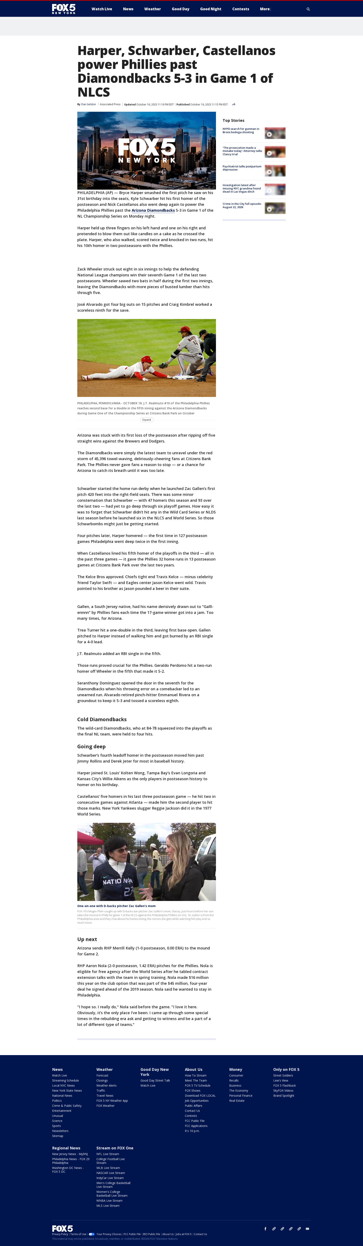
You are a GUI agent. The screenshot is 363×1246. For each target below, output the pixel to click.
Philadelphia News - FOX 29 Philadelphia (70, 1161)
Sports (56, 1126)
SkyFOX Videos (283, 1090)
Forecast (102, 1075)
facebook (265, 1228)
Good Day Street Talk (155, 1080)
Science (57, 1121)
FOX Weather (105, 1106)
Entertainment (61, 1111)
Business (235, 1085)
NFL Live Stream (107, 1154)
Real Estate (237, 1101)
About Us (193, 1069)
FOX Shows (192, 1090)
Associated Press (110, 104)
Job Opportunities (197, 1101)
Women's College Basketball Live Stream (112, 1193)
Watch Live (59, 1075)
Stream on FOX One (114, 1147)
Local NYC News (63, 1085)
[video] (275, 133)
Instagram (274, 1228)
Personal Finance (241, 1096)
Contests (191, 1116)
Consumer (236, 1075)
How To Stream (195, 1075)
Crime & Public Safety (67, 1106)
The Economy (238, 1090)
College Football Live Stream (110, 1161)
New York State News (67, 1090)
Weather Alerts (106, 1085)
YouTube (290, 1228)
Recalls (234, 1080)
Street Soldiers (283, 1075)
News (57, 1069)
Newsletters (60, 1131)
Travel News (104, 1096)
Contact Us (192, 1111)
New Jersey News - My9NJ (70, 1154)
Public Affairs (193, 1106)
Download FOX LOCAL (200, 1096)
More (265, 9)
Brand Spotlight (283, 1096)
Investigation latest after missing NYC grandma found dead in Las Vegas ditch (242, 188)
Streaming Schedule (65, 1080)
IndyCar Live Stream (110, 1178)
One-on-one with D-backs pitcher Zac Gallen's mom (116, 906)
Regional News (66, 1147)
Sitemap (57, 1136)
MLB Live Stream (108, 1168)
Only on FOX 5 (286, 1069)
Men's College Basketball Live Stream (113, 1185)
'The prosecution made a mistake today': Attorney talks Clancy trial (242, 151)
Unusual (57, 1116)
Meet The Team (196, 1080)
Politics (57, 1101)
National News (62, 1096)
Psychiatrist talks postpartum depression (242, 168)
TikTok (282, 1228)
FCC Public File (195, 1121)
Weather (104, 1069)
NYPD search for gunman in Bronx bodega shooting (241, 130)
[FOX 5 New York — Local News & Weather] (66, 9)
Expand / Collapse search (308, 9)
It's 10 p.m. (192, 1131)
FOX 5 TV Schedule (197, 1085)
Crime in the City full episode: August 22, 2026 (242, 205)
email (307, 1228)
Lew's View (280, 1080)
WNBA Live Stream (109, 1201)
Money (235, 1069)
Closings (102, 1080)
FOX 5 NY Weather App (112, 1101)
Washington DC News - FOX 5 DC (68, 1170)
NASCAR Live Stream (110, 1173)
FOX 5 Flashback (284, 1085)
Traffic (100, 1090)
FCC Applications (196, 1126)
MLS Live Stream (108, 1206)
